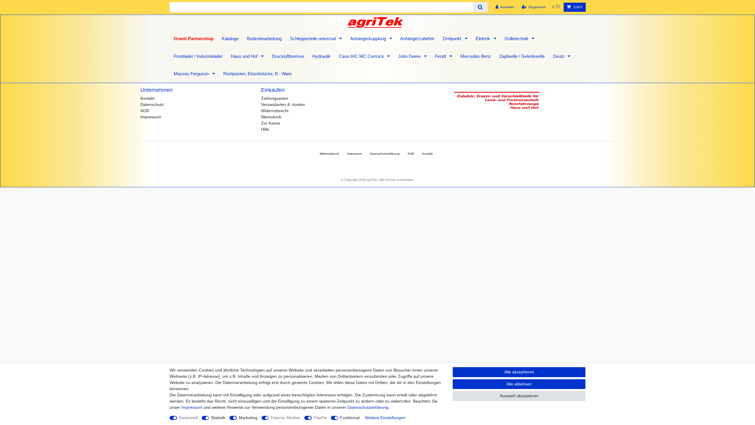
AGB (144, 110)
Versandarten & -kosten (283, 104)
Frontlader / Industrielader (198, 56)
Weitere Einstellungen (385, 417)
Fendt (441, 56)
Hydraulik (321, 56)
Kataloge (230, 38)
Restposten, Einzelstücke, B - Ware (257, 73)
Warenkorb (271, 117)
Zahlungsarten (274, 98)
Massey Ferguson (192, 73)
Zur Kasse (270, 123)
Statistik (218, 417)
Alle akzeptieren (519, 372)
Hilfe (265, 129)
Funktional (350, 417)
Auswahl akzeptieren (519, 395)
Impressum (150, 117)
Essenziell (188, 417)
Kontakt (147, 98)
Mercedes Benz (475, 56)
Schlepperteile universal (313, 38)
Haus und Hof (245, 56)
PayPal (320, 417)
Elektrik (483, 38)
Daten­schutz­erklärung (385, 153)
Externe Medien (285, 417)
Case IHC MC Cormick (362, 56)
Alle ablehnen (519, 384)
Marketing (248, 417)
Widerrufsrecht (274, 110)
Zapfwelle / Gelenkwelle (522, 56)
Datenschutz (152, 104)
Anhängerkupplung (368, 38)
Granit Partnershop (194, 38)
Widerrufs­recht (329, 153)
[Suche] (480, 7)
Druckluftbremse (288, 56)
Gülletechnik (517, 38)
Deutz (559, 56)
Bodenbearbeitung (264, 38)
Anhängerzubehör (417, 38)
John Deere (410, 56)
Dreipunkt (452, 38)
